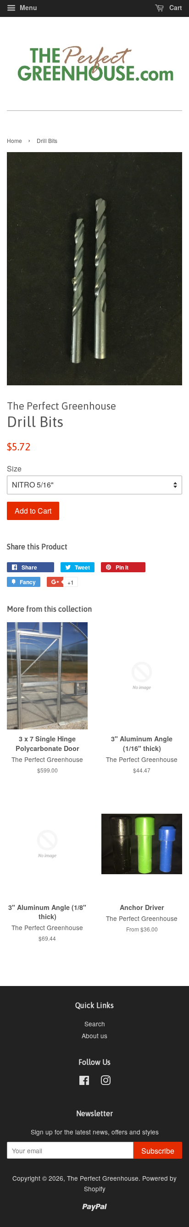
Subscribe (157, 1150)
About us (94, 1035)
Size (14, 468)
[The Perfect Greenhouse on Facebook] (84, 1081)
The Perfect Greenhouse (103, 1178)
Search (94, 1023)
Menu (27, 7)
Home (14, 140)
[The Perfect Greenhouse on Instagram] (105, 1081)
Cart (174, 7)
